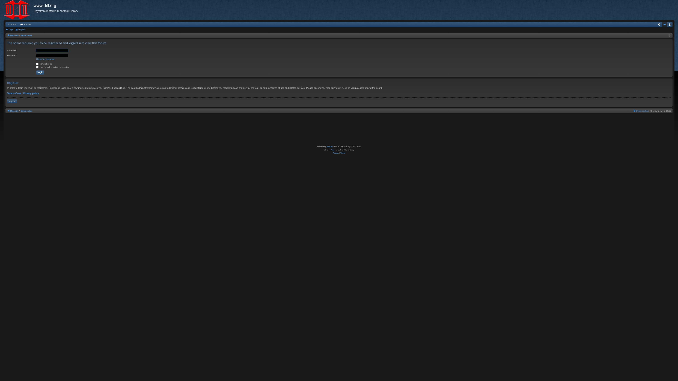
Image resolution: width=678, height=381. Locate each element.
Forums (27, 24)
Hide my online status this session (54, 67)
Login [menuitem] (665, 25)
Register (22, 30)
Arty (332, 150)
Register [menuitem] (671, 25)
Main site (12, 24)
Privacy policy (31, 93)
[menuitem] (659, 24)
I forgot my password (45, 59)
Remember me (45, 64)
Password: (12, 55)
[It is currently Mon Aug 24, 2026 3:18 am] (669, 36)
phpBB (329, 147)
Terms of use (14, 93)
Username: (12, 50)
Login (11, 30)
